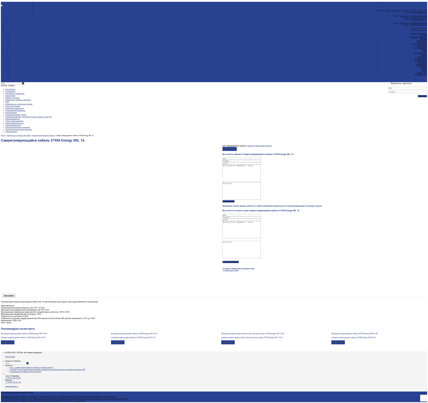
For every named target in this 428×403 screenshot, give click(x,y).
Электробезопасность (14, 123)
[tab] (9, 296)
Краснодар (422, 41)
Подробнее (8, 342)
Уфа (425, 51)
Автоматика (10, 89)
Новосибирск (421, 64)
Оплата (8, 28)
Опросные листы (17, 54)
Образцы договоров (18, 60)
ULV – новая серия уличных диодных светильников (31, 367)
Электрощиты (11, 132)
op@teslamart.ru (419, 12)
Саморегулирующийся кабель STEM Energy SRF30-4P (353, 337)
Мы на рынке (39, 13)
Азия (12, 75)
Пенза (424, 50)
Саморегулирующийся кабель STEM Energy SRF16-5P (23, 337)
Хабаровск (422, 73)
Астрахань (422, 46)
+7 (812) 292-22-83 (418, 16)
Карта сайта (10, 357)
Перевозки (14, 37)
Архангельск (421, 58)
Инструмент (10, 96)
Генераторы (10, 91)
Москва (423, 39)
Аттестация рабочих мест (20, 41)
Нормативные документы (21, 51)
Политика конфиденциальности (23, 22)
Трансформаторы (12, 119)
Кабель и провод (12, 98)
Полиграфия (15, 43)
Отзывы (13, 20)
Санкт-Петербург (419, 34)
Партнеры (38, 18)
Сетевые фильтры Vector (15, 115)
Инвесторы (14, 77)
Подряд (8, 30)
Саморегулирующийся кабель (43, 136)
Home (3, 136)
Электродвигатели (13, 125)
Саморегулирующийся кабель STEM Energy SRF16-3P (133, 337)
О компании (39, 5)
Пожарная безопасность (15, 111)
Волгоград (422, 42)
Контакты (9, 81)
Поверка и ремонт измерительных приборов (28, 47)
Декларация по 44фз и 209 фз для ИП (25, 372)
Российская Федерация (19, 64)
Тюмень (423, 67)
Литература (14, 58)
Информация (10, 49)
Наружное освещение (14, 108)
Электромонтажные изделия (17, 127)
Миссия (37, 15)
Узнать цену (229, 149)
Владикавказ (421, 48)
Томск (424, 71)
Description (9, 296)
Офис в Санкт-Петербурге (45, 7)
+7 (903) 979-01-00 (418, 18)
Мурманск (422, 57)
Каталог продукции (42, 3)
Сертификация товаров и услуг (23, 32)
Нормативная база (17, 62)
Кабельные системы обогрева (18, 100)
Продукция (10, 24)
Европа (13, 73)
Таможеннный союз (18, 66)
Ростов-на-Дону (419, 44)
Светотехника (11, 113)
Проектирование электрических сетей (26, 39)
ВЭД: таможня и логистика (21, 68)
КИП (7, 102)
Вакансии (38, 11)
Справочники (15, 56)
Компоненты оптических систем (18, 104)
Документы (39, 9)
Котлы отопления (12, 106)
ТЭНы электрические (14, 121)
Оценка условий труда (19, 34)
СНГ (11, 70)
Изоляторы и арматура (14, 94)
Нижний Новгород (418, 37)
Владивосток (421, 74)
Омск (424, 69)
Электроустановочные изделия (18, 130)
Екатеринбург (420, 60)
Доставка (9, 26)
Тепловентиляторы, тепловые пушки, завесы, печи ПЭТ (28, 117)
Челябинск (422, 62)
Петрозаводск (420, 53)
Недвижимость (16, 79)
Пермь (424, 55)
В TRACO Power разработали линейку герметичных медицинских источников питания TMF (47, 370)
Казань (423, 35)
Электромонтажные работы (21, 45)
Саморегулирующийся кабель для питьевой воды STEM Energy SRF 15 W (251, 337)
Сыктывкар (422, 66)
